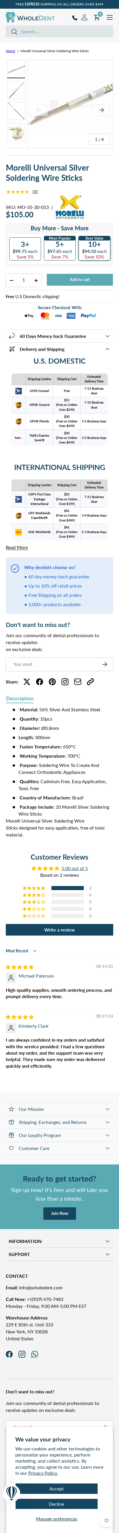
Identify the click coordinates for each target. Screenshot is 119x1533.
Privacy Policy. (43, 1473)
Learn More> (86, 4)
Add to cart (80, 279)
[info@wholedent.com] (77, 681)
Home (10, 51)
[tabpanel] (59, 772)
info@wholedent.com (34, 1287)
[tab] (20, 699)
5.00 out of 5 (75, 868)
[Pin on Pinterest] (52, 681)
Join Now (59, 1213)
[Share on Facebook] (39, 681)
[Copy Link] (90, 681)
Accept (56, 1488)
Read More (17, 547)
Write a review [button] (59, 929)
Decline (56, 1504)
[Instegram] (65, 681)
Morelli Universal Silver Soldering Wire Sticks (55, 51)
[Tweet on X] (27, 681)
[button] (34, 888)
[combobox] (59, 31)
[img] (20, 967)
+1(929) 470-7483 (34, 1299)
